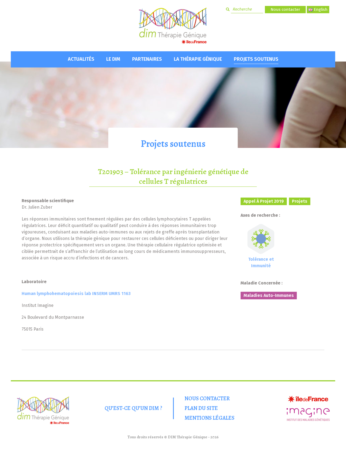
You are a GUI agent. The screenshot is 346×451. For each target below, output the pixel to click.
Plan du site (201, 408)
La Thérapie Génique (198, 59)
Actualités (81, 59)
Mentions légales (209, 418)
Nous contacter (285, 9)
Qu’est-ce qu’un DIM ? (133, 408)
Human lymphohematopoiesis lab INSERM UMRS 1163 (76, 293)
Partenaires (147, 59)
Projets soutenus (256, 59)
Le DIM (113, 59)
